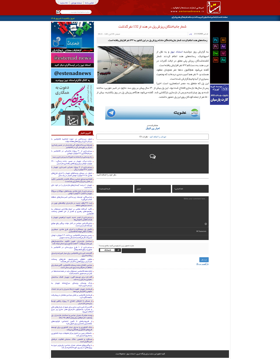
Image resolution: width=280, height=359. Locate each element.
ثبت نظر (204, 259)
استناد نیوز (176, 51)
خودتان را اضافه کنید (158, 136)
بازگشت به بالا (202, 263)
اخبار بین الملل (153, 128)
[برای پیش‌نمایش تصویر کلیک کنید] (125, 64)
